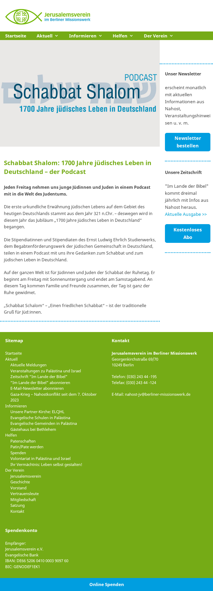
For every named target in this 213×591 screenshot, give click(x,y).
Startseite (15, 36)
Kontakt (17, 511)
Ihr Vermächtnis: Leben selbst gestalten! (46, 464)
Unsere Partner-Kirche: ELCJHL (37, 411)
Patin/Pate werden (26, 446)
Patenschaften (23, 441)
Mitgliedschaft (23, 499)
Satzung (17, 505)
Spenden (18, 452)
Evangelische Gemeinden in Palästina (43, 423)
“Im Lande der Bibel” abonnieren (40, 382)
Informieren (82, 36)
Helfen (120, 36)
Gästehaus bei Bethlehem (33, 429)
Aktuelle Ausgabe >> (186, 214)
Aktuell (44, 36)
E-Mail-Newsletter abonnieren (37, 388)
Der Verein (155, 36)
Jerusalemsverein (25, 476)
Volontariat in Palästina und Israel (40, 458)
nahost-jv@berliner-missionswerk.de (157, 394)
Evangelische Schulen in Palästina (40, 417)
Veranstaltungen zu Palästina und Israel (45, 370)
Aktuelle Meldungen (28, 364)
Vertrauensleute (24, 493)
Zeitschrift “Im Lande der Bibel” (39, 376)
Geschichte (20, 481)
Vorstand (18, 487)
